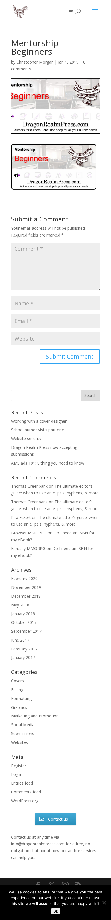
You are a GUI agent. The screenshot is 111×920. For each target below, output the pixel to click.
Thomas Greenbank (29, 486)
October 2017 (23, 622)
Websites (19, 742)
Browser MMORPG (28, 533)
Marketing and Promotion (35, 716)
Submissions (22, 733)
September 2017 (26, 631)
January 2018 (23, 613)
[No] (104, 902)
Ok (55, 911)
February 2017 (24, 649)
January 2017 (23, 657)
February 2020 (24, 578)
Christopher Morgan (35, 62)
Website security (26, 438)
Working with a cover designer (39, 421)
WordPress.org (24, 800)
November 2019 (26, 587)
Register (18, 765)
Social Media (22, 724)
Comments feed (26, 792)
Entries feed (22, 783)
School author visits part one (37, 429)
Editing (17, 689)
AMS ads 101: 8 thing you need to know (47, 463)
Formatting (21, 698)
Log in (16, 774)
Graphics (19, 707)
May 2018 (20, 605)
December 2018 (26, 596)
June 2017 (20, 640)
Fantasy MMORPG (28, 548)
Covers (17, 680)
